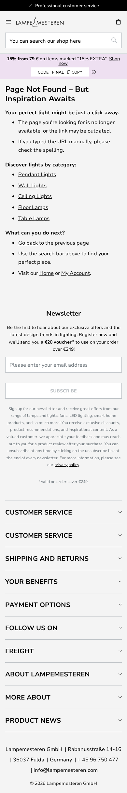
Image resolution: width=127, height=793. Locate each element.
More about (27, 697)
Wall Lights (32, 185)
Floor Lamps (33, 207)
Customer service (38, 535)
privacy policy (66, 464)
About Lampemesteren (47, 674)
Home (46, 272)
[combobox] (63, 40)
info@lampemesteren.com (66, 769)
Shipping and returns (47, 558)
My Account (75, 272)
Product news (33, 720)
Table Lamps (33, 218)
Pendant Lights (37, 174)
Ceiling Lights (35, 195)
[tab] (63, 512)
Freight (19, 650)
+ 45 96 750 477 (98, 759)
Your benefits (31, 581)
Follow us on (31, 627)
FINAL (60, 72)
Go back (28, 242)
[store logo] (44, 22)
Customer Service (38, 512)
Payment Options (37, 604)
